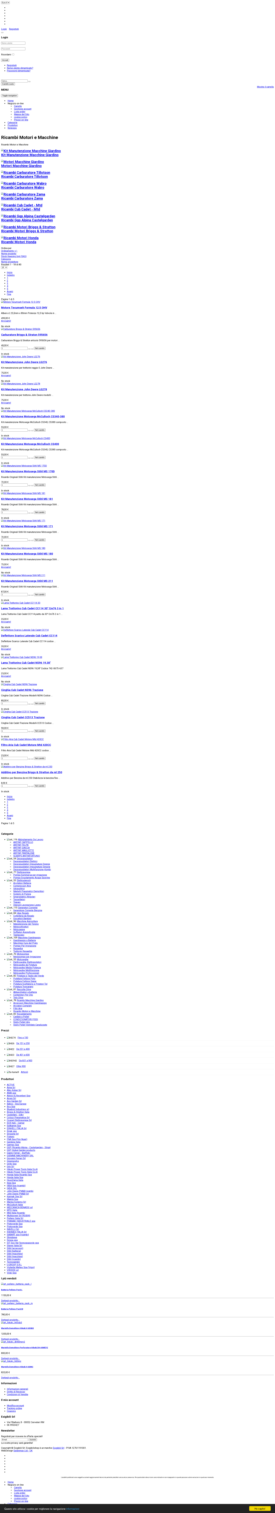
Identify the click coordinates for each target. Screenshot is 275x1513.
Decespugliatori (25, 858)
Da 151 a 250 (23, 1043)
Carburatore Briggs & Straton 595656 (24, 334)
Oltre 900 (21, 1066)
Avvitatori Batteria (22, 883)
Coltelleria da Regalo (23, 915)
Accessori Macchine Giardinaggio (30, 1003)
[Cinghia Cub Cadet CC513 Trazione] (19, 711)
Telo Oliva (18, 997)
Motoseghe (22, 959)
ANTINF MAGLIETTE (23, 850)
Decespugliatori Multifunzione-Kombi (32, 869)
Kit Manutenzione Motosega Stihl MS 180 (27, 553)
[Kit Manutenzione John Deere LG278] (20, 383)
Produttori (13, 125)
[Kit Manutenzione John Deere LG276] (20, 356)
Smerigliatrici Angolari (24, 896)
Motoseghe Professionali (26, 973)
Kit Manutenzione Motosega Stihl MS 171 (27, 526)
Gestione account (22, 109)
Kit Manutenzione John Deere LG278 (24, 389)
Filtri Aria (17, 1008)
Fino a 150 (23, 1037)
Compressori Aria (22, 886)
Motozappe (19, 929)
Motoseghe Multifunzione (26, 970)
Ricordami (6, 54)
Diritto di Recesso (16, 1391)
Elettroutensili (24, 880)
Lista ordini (19, 111)
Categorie (12, 122)
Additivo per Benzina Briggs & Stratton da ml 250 (31, 772)
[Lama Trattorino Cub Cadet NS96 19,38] (21, 657)
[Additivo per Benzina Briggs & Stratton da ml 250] (26, 766)
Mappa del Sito (21, 114)
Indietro (11, 275)
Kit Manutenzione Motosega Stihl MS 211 (27, 581)
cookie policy (20, 117)
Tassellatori (19, 899)
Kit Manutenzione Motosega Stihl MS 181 (27, 499)
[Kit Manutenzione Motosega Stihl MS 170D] (24, 465)
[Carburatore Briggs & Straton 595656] (20, 329)
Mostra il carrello (265, 86)
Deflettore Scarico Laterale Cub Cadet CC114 (29, 635)
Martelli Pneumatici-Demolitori (28, 891)
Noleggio (12, 128)
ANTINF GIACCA (21, 847)
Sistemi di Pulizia (22, 894)
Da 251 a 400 (23, 1049)
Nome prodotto (8, 253)
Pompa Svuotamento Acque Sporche (31, 877)
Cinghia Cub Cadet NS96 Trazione (22, 690)
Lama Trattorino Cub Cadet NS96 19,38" (26, 662)
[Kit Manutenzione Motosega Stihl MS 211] (23, 575)
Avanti (10, 291)
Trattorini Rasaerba (22, 951)
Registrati (14, 29)
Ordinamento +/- (9, 251)
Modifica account (15, 1405)
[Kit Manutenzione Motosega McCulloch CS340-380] (28, 411)
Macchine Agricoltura (27, 921)
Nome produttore (9, 261)
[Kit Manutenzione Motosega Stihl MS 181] (23, 493)
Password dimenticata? (19, 70)
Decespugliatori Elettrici (25, 861)
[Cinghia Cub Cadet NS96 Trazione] (19, 684)
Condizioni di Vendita (17, 1394)
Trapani (16, 902)
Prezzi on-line (21, 119)
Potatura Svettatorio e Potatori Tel (30, 984)
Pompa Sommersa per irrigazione (30, 875)
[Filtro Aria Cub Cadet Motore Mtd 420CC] (22, 739)
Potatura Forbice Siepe (24, 981)
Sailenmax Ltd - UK (23, 1450)
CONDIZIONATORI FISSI (25, 1019)
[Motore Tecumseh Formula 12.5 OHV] (20, 302)
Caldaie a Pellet (21, 1016)
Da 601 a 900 (25, 1060)
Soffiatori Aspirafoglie (24, 932)
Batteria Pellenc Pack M (12, 1309)
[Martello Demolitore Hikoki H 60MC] (11, 1361)
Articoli (24, 1072)
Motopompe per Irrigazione (27, 956)
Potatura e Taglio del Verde (30, 975)
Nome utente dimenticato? (20, 68)
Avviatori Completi (22, 1005)
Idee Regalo (23, 913)
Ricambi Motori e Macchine (27, 1011)
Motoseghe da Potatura (25, 965)
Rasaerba (18, 948)
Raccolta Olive (24, 989)
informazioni (72, 1508)
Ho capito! (260, 1508)
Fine (9, 294)
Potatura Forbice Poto (24, 978)
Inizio (9, 272)
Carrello (18, 106)
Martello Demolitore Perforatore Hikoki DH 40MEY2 (24, 1347)
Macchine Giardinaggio (29, 937)
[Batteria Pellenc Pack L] (16, 1284)
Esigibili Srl (58, 1448)
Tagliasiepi (18, 935)
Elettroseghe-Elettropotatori (27, 962)
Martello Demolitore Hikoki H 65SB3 (17, 1328)
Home (11, 100)
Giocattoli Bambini (22, 918)
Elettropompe (23, 872)
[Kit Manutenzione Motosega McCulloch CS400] (25, 438)
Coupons (11, 1411)
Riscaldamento (24, 1014)
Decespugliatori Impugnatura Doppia (31, 864)
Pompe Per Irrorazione (24, 945)
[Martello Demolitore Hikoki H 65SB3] (11, 1322)
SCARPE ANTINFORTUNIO (26, 856)
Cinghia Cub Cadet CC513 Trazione (23, 717)
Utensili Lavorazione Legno (27, 905)
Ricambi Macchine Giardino (30, 1000)
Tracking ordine (14, 1408)
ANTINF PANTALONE (23, 853)
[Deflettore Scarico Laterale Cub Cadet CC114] (25, 630)
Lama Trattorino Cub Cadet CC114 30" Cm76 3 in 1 (32, 608)
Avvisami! (6, 321)
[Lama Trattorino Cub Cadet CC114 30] (20, 603)
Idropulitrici (19, 888)
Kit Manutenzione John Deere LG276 (24, 362)
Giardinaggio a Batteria (24, 940)
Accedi (5, 60)
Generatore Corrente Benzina (27, 910)
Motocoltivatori (21, 926)
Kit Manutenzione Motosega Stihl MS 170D (28, 471)
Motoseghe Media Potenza (27, 967)
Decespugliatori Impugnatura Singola (31, 866)
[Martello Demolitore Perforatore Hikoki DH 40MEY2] (13, 1341)
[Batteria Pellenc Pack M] (17, 1303)
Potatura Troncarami (23, 986)
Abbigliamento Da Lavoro (30, 839)
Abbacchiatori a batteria (25, 992)
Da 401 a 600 (23, 1054)
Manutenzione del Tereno (26, 924)
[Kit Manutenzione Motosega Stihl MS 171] (23, 520)
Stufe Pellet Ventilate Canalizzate (30, 1024)
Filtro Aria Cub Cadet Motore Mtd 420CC (26, 745)
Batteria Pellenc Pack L (11, 1290)
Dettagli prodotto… (10, 1300)
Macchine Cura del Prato (25, 943)
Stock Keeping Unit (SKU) (13, 256)
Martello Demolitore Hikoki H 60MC (17, 1367)
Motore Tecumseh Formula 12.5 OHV (24, 307)
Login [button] (4, 29)
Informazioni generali (17, 1389)
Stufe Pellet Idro (21, 1022)
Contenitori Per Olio (23, 995)
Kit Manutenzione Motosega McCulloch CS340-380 (33, 416)
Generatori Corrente (28, 907)
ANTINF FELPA (21, 845)
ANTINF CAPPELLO (23, 842)
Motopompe (23, 954)
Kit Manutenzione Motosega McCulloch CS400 (30, 444)
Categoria (6, 259)
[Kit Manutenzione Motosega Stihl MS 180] (23, 548)
